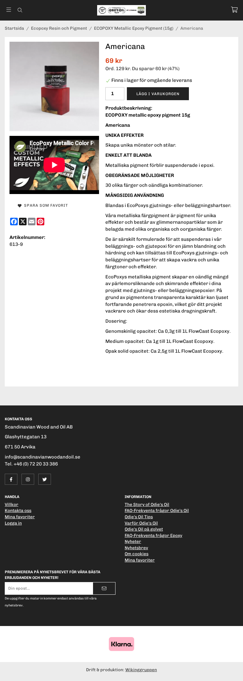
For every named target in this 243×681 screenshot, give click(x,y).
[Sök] (19, 10)
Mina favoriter (20, 516)
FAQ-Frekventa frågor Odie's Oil (157, 510)
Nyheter (133, 541)
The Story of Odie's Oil (147, 504)
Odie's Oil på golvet (144, 529)
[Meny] (8, 9)
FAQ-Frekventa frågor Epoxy (153, 535)
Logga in (13, 523)
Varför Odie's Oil (141, 523)
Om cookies (136, 553)
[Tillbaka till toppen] (229, 672)
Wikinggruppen (141, 669)
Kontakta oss (18, 510)
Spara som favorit (45, 205)
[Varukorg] (234, 9)
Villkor (11, 504)
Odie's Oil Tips (139, 516)
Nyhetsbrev (136, 547)
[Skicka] (104, 588)
